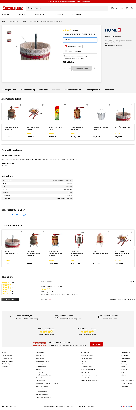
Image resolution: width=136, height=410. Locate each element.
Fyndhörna (59, 14)
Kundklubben (40, 14)
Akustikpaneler (125, 358)
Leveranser (39, 372)
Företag (22, 14)
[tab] (46, 282)
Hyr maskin (5, 367)
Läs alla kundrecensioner (46, 334)
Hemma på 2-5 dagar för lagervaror (70, 319)
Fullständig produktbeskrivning (113, 45)
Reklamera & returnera (110, 319)
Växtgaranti (39, 389)
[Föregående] (17, 47)
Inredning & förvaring (127, 380)
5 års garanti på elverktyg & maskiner (47, 383)
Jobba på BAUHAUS (87, 367)
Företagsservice (7, 358)
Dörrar (123, 367)
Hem (3, 21)
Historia (83, 361)
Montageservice (7, 355)
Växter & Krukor (13, 21)
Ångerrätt (39, 378)
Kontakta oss (40, 355)
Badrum (123, 361)
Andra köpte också (8, 90)
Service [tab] (4, 352)
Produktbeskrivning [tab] (12, 150)
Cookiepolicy (85, 372)
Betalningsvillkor (41, 367)
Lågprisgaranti (40, 380)
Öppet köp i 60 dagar (42, 386)
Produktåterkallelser (42, 394)
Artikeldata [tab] (7, 176)
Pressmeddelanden (87, 355)
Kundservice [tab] (40, 352)
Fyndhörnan (124, 355)
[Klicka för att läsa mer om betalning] (127, 406)
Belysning (124, 364)
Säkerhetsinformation (72, 90)
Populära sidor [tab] (126, 352)
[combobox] (67, 8)
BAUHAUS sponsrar (86, 358)
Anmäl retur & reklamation (43, 375)
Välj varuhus (77, 51)
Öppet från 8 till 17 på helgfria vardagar (27, 319)
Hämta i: (70, 51)
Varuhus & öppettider (42, 361)
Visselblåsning (40, 358)
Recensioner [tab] (7, 276)
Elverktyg (124, 369)
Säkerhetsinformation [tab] (13, 209)
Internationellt (85, 378)
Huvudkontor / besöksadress (90, 380)
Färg (122, 372)
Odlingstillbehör (34, 21)
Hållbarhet (84, 364)
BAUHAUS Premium (7, 361)
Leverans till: (72, 46)
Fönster (123, 375)
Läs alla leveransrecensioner (87, 334)
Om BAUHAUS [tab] (85, 352)
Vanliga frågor (40, 364)
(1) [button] (12, 289)
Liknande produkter (92, 90)
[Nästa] (53, 47)
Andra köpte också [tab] (11, 98)
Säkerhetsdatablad (41, 392)
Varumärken (76, 14)
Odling (24, 21)
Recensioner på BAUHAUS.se (89, 375)
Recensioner (109, 90)
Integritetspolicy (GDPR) (88, 369)
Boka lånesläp (6, 364)
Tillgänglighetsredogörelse (44, 397)
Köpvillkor (39, 369)
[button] (10, 299)
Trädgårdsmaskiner (127, 383)
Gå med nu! (96, 344)
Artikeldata (43, 90)
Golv (122, 378)
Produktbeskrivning (27, 90)
